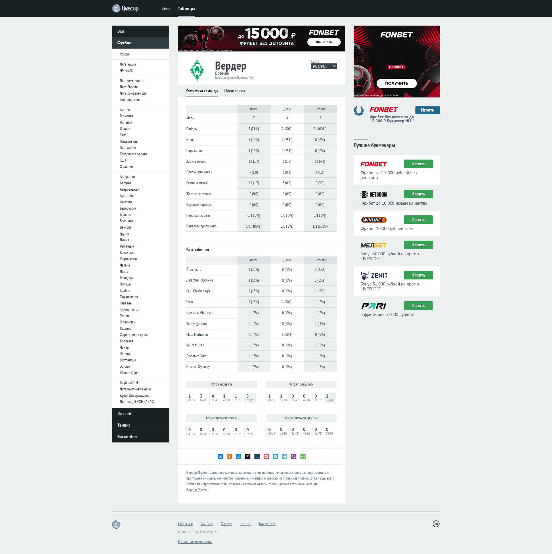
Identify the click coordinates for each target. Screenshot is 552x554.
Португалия (128, 147)
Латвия (125, 265)
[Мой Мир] (239, 457)
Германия (126, 115)
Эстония (125, 366)
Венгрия (125, 227)
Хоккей (124, 413)
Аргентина (127, 195)
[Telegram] (285, 457)
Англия (125, 109)
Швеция (125, 353)
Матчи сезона (234, 90)
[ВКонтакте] (220, 457)
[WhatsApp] (303, 457)
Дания (124, 239)
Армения (126, 201)
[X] (248, 457)
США (123, 160)
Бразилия (126, 220)
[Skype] (275, 457)
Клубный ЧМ (129, 382)
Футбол (124, 42)
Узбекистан (127, 322)
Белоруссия (128, 208)
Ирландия (127, 246)
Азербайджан (129, 189)
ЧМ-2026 (126, 70)
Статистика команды (202, 90)
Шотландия (128, 360)
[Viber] (294, 457)
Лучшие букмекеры (374, 144)
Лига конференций (133, 93)
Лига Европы (129, 86)
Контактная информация (195, 541)
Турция (124, 315)
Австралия (127, 176)
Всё (120, 31)
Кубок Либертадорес (134, 395)
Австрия (125, 182)
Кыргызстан (128, 258)
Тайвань (125, 303)
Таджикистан (129, 296)
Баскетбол (127, 436)
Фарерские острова (134, 334)
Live (166, 8)
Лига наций (128, 64)
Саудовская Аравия (133, 153)
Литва (124, 271)
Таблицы (186, 8)
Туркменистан (129, 309)
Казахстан (127, 252)
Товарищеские (130, 99)
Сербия (125, 290)
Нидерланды (129, 141)
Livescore (185, 523)
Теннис (124, 425)
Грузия (124, 233)
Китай (124, 134)
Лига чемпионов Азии (135, 389)
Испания (126, 122)
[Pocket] (266, 457)
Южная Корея (129, 372)
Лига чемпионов (131, 80)
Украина (125, 328)
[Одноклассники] (229, 457)
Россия (124, 54)
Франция (126, 166)
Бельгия (125, 214)
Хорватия (126, 341)
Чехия (124, 347)
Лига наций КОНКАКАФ (137, 401)
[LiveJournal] (257, 457)
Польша (125, 284)
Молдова (126, 277)
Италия (125, 128)
